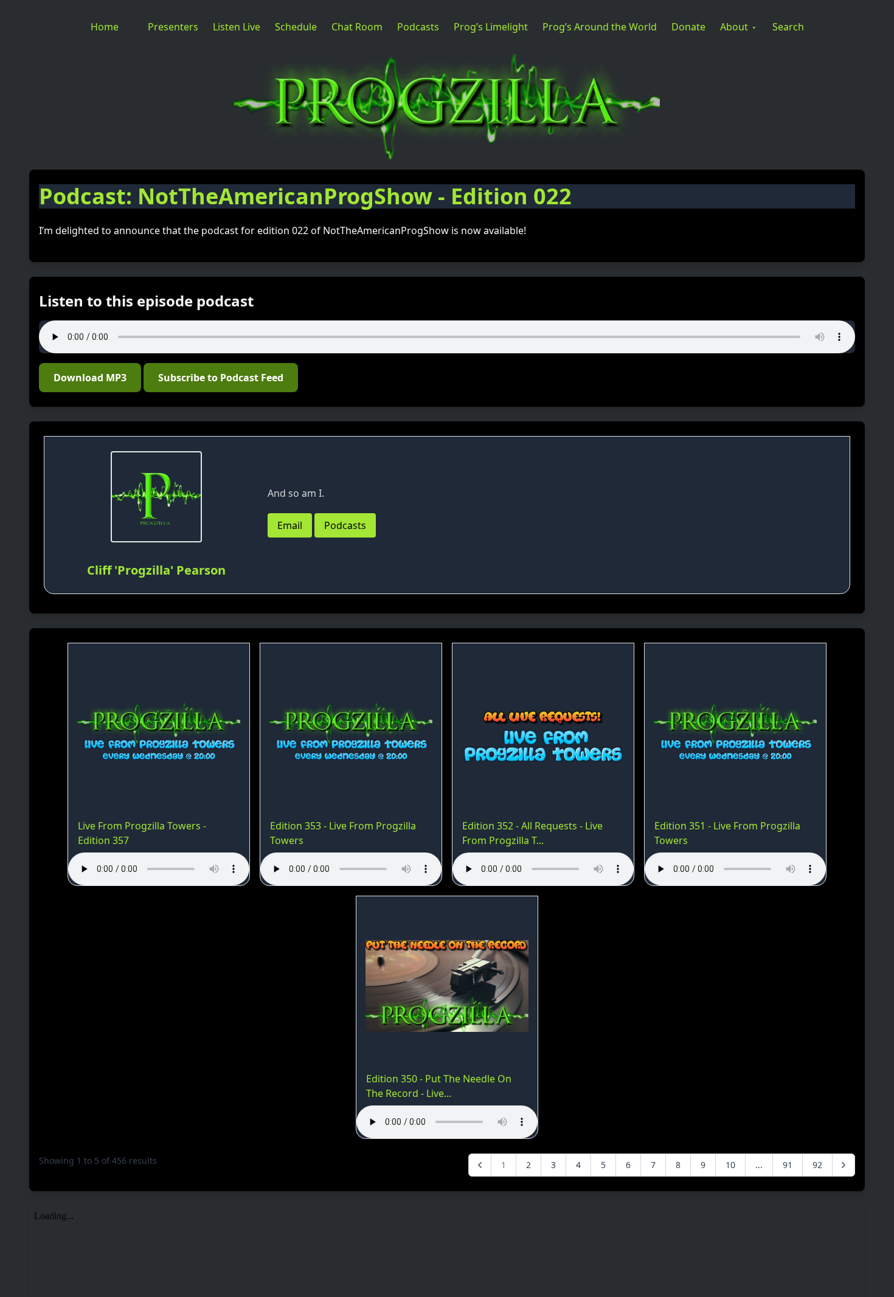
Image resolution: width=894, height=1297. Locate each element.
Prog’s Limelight (491, 26)
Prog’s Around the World (599, 26)
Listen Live (236, 26)
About (734, 26)
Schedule (296, 26)
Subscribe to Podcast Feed (220, 377)
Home (105, 26)
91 (787, 1165)
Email (289, 525)
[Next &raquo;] (843, 1165)
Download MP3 (90, 377)
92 (817, 1165)
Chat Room (357, 26)
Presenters (173, 26)
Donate (688, 26)
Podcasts (418, 26)
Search (788, 26)
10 (730, 1165)
